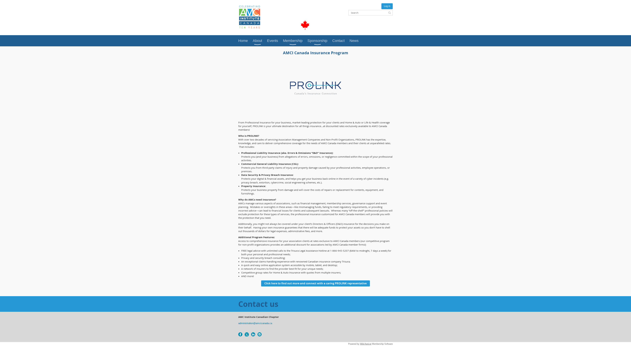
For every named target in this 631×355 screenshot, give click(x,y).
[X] (247, 334)
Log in (387, 6)
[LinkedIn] (253, 334)
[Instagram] (259, 334)
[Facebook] (240, 334)
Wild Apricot (365, 344)
